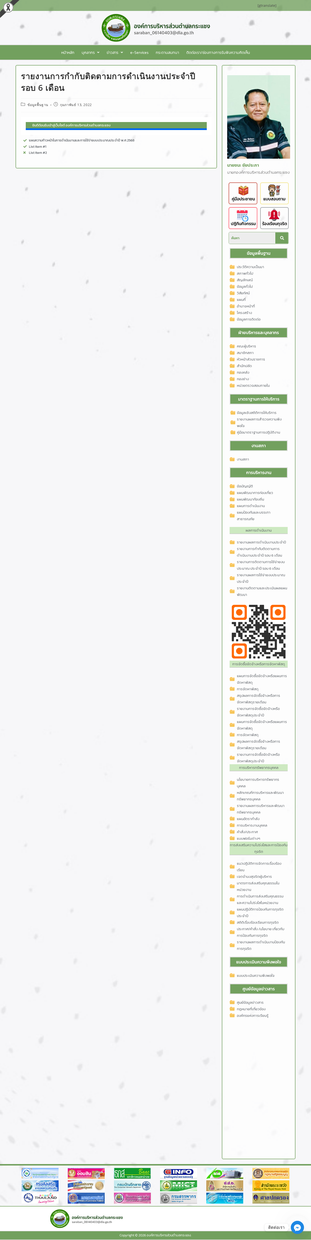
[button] (90, 52)
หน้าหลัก (67, 52)
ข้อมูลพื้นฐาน (37, 104)
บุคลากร (88, 52)
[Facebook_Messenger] (297, 1227)
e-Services (139, 52)
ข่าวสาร (112, 52)
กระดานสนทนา (167, 52)
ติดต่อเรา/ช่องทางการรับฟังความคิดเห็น (218, 52)
